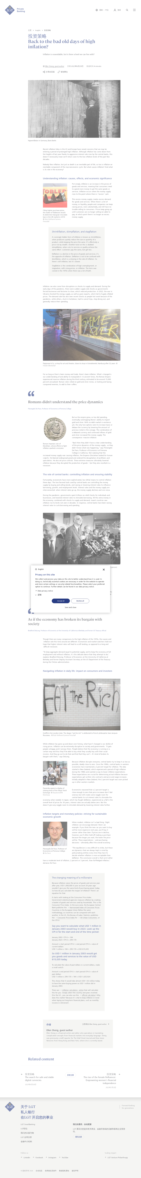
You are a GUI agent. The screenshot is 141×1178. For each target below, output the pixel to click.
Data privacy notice (45, 590)
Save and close (70, 607)
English (41, 569)
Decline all (80, 601)
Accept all (60, 601)
